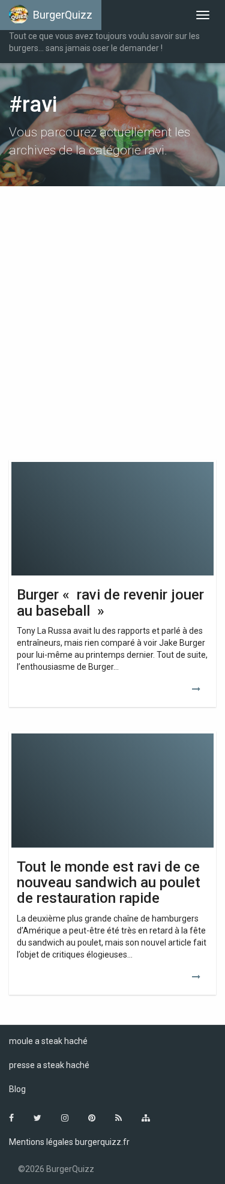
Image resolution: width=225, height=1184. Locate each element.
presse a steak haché (49, 1065)
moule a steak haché (48, 1041)
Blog (17, 1089)
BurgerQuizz (62, 14)
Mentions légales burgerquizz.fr (69, 1142)
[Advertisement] (112, 317)
